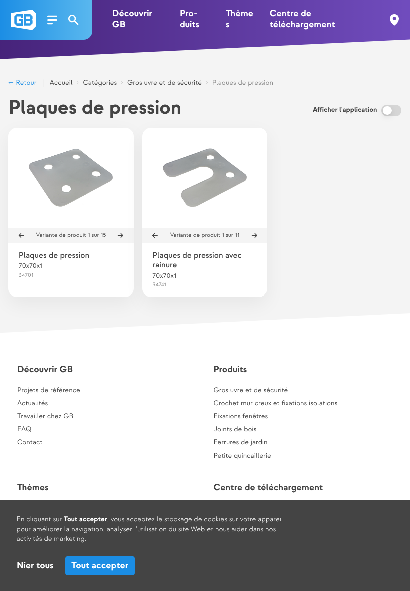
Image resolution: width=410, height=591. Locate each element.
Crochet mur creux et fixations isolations (276, 404)
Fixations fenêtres (241, 417)
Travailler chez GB (46, 417)
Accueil (61, 83)
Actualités (33, 404)
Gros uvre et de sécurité (165, 83)
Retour (25, 83)
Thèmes (240, 19)
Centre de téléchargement (303, 19)
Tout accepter (100, 566)
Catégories (100, 83)
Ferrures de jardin (241, 443)
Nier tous (35, 566)
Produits (190, 19)
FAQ (25, 430)
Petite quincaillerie (242, 456)
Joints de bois (235, 430)
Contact (30, 443)
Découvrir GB (132, 19)
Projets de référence (49, 391)
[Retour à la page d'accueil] (23, 20)
